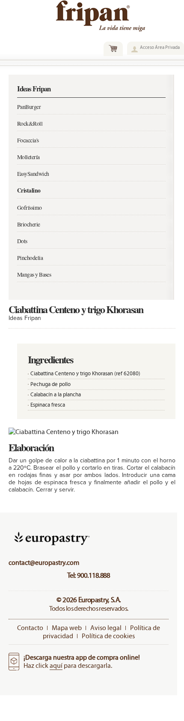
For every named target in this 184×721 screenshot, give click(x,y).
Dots (22, 241)
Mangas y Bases (34, 274)
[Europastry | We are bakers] (51, 547)
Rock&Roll (29, 123)
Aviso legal (106, 628)
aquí (56, 665)
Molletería (28, 157)
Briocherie (28, 224)
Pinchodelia (30, 258)
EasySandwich (33, 174)
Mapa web (67, 628)
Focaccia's (28, 140)
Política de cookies (108, 636)
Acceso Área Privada (160, 47)
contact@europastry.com (44, 562)
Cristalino (29, 190)
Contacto (30, 628)
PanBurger (29, 107)
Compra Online (113, 49)
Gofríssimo (29, 207)
